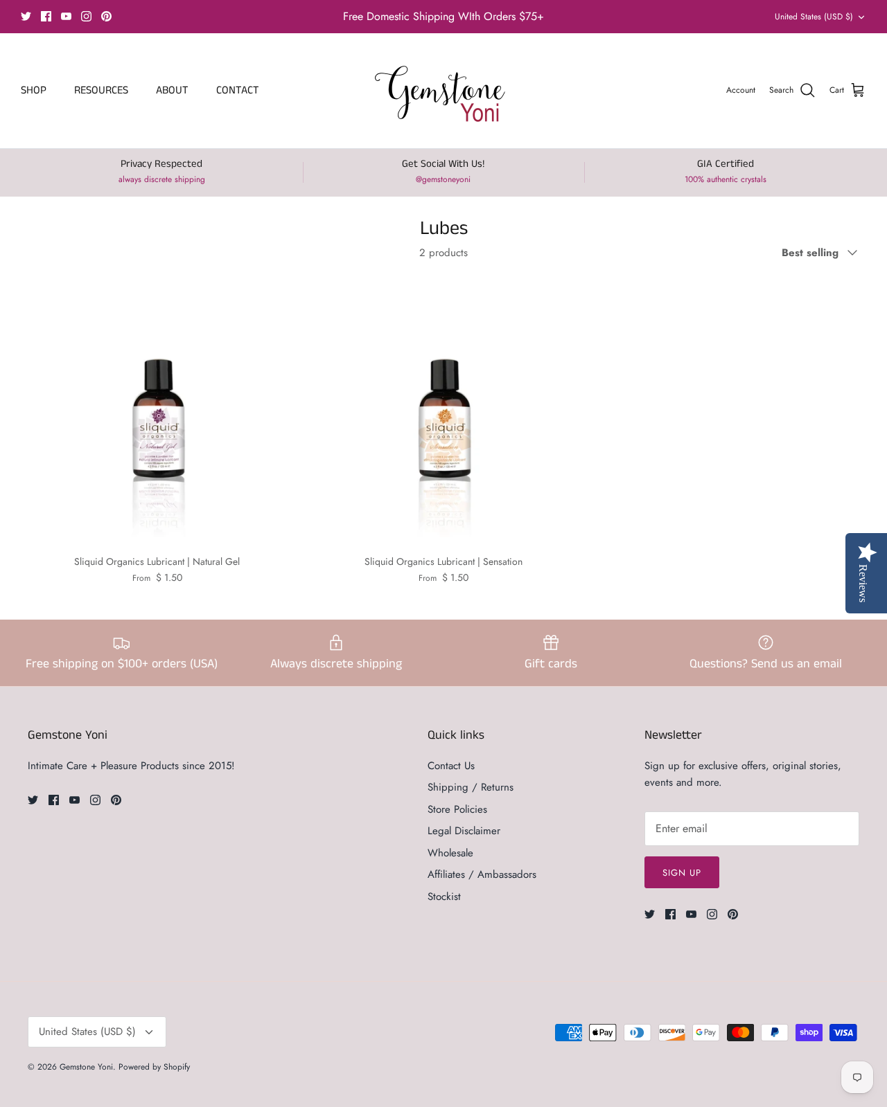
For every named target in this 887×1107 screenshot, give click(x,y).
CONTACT (237, 90)
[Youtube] (66, 16)
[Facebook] (46, 16)
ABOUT (172, 90)
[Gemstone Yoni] (444, 90)
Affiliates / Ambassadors (482, 874)
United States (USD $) (814, 16)
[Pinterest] (106, 16)
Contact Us (451, 765)
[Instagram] (86, 16)
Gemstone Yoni (86, 1067)
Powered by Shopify (154, 1067)
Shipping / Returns (470, 787)
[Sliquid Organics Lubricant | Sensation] (443, 411)
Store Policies (457, 809)
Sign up (681, 872)
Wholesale (450, 853)
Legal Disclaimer (464, 830)
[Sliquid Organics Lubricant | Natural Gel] (157, 411)
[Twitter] (26, 16)
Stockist (444, 896)
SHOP (33, 90)
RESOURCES (101, 90)
